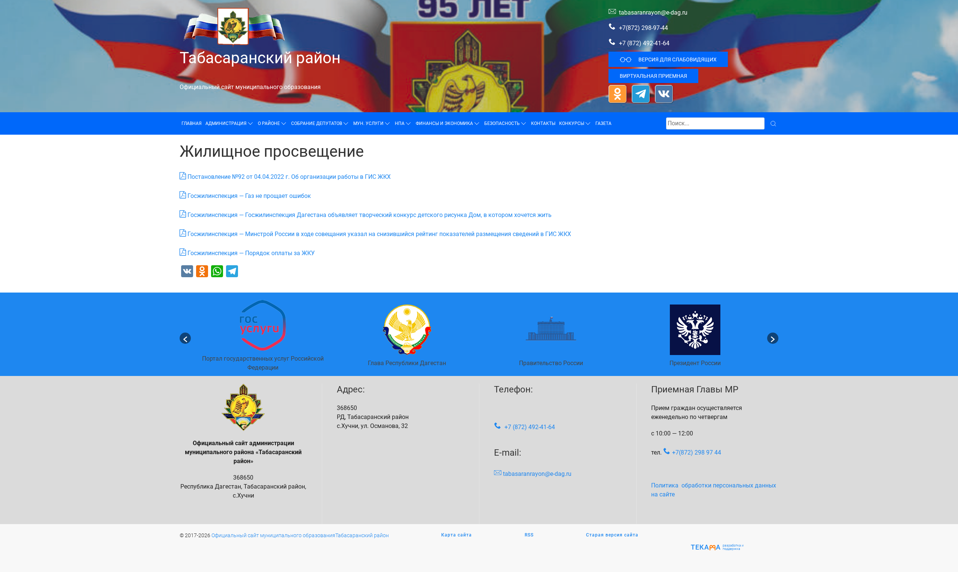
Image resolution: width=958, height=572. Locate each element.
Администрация (226, 123)
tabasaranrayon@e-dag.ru (653, 12)
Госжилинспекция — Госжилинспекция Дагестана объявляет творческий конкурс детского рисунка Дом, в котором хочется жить (369, 214)
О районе (269, 123)
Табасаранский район (260, 58)
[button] (185, 338)
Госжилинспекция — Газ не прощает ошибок (249, 195)
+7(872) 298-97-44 (642, 27)
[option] (263, 338)
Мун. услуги (368, 123)
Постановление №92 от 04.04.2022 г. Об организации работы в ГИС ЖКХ (289, 176)
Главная (191, 123)
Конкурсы (571, 123)
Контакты (543, 123)
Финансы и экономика (444, 123)
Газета (603, 123)
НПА (400, 123)
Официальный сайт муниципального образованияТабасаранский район (300, 535)
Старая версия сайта (612, 535)
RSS (529, 535)
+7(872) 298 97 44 (696, 452)
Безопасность (502, 123)
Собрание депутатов (316, 123)
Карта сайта (456, 535)
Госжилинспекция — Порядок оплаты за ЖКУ (251, 253)
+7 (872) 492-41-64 (644, 43)
